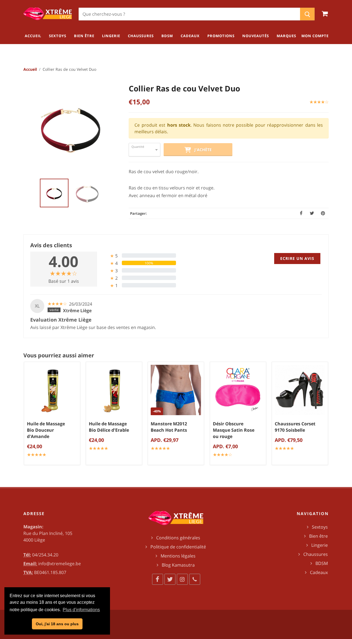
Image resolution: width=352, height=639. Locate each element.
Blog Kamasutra (178, 565)
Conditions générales (178, 538)
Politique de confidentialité (178, 547)
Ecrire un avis (297, 258)
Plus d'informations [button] (81, 609)
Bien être (318, 536)
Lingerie (319, 545)
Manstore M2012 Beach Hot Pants (169, 427)
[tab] (138, 255)
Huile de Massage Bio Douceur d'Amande (46, 430)
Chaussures (315, 554)
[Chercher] (307, 14)
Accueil (30, 69)
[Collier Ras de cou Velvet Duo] (70, 127)
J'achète (201, 149)
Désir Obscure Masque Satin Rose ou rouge (233, 430)
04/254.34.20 (45, 555)
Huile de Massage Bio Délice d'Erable (109, 427)
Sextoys (320, 527)
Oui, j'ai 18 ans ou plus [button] (57, 624)
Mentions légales (178, 556)
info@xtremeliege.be (59, 564)
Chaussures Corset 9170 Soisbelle (295, 427)
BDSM (321, 563)
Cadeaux (319, 572)
